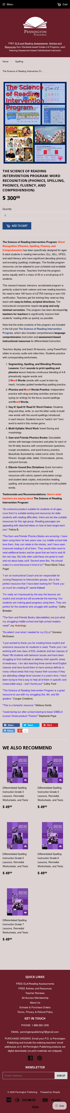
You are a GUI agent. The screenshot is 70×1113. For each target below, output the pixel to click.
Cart (64, 4)
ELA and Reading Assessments (31, 43)
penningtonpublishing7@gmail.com (39, 1032)
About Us (35, 1002)
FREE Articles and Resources (35, 988)
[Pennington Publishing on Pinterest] (39, 1059)
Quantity (7, 209)
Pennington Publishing (26, 1092)
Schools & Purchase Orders (35, 1007)
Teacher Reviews (35, 993)
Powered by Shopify (50, 1092)
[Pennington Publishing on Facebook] (30, 1059)
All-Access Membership (35, 997)
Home (5, 61)
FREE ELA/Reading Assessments (35, 983)
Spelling (19, 61)
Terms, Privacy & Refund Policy (35, 1012)
